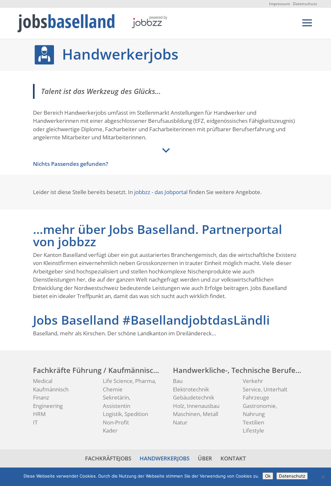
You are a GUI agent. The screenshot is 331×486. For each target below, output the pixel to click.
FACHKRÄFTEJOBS (108, 458)
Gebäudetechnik (193, 397)
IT (35, 422)
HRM (39, 414)
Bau (178, 381)
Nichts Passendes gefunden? (70, 164)
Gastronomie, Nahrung (260, 410)
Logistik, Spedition (125, 414)
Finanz (41, 397)
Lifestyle (253, 430)
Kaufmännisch (51, 389)
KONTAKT (233, 458)
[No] (323, 477)
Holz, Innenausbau (196, 406)
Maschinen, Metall (195, 414)
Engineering (48, 406)
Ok (268, 476)
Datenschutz (305, 3)
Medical (42, 381)
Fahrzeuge (256, 397)
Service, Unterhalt (265, 389)
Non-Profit (116, 422)
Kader (110, 430)
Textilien (253, 422)
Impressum (279, 3)
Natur (180, 422)
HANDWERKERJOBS (164, 458)
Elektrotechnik (191, 389)
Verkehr (253, 381)
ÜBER (205, 458)
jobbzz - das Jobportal (160, 192)
